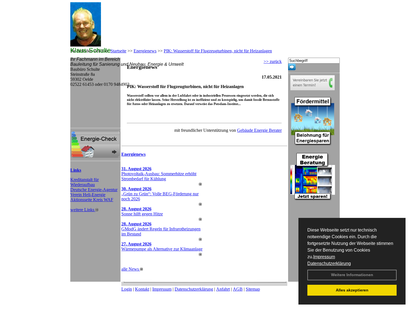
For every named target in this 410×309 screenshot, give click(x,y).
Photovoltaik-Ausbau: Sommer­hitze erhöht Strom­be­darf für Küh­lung (158, 176)
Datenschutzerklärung (329, 263)
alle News (130, 269)
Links (75, 170)
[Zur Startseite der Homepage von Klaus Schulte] (85, 45)
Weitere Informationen (352, 274)
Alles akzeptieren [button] (352, 290)
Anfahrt (223, 289)
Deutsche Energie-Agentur (93, 189)
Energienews (133, 154)
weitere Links (82, 209)
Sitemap (253, 289)
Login (126, 289)
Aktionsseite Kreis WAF (91, 199)
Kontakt (142, 289)
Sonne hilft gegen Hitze (142, 213)
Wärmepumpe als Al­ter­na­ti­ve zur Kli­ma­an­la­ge (161, 249)
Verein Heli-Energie (87, 194)
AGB (238, 289)
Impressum (324, 256)
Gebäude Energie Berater (259, 130)
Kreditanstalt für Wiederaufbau (84, 182)
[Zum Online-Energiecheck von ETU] (95, 156)
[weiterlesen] (200, 184)
